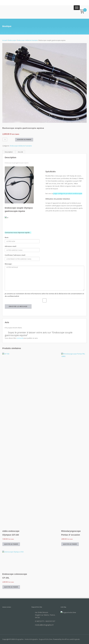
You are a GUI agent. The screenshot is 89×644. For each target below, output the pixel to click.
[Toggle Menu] (77, 8)
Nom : (7, 237)
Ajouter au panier (24, 139)
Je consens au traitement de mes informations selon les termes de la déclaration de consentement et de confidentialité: (44, 295)
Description (9, 152)
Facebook (4, 613)
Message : (8, 264)
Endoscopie (12, 40)
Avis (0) (20, 152)
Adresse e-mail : (11, 246)
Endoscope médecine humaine (27, 40)
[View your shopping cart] (82, 11)
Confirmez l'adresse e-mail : (15, 255)
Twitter (10, 613)
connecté (20, 338)
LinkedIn (16, 613)
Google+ (22, 613)
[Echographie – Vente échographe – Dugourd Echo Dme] (12, 11)
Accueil (4, 40)
